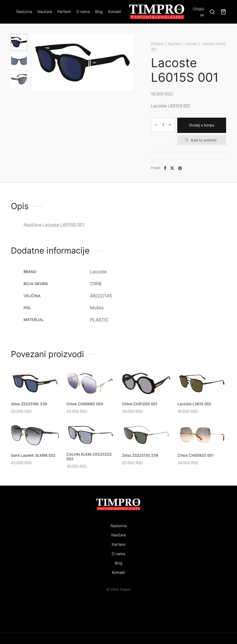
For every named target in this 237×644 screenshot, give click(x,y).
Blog (99, 11)
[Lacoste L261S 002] (202, 383)
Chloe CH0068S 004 (84, 404)
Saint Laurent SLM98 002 (33, 455)
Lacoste (191, 44)
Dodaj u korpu (201, 125)
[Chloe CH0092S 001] (202, 435)
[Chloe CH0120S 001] (146, 383)
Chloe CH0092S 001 (195, 455)
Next (129, 62)
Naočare (44, 11)
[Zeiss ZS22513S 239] (146, 435)
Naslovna (24, 11)
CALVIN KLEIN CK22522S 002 (89, 456)
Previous (36, 62)
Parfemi (64, 11)
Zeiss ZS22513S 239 (140, 455)
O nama (83, 11)
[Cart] (223, 12)
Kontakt (114, 11)
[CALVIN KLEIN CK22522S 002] (90, 435)
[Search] (212, 12)
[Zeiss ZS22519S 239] (35, 383)
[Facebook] (165, 168)
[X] (172, 168)
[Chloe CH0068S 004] (90, 383)
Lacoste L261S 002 (194, 404)
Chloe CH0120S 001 (139, 404)
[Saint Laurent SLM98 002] (35, 435)
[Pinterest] (180, 168)
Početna (157, 44)
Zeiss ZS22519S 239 (29, 404)
